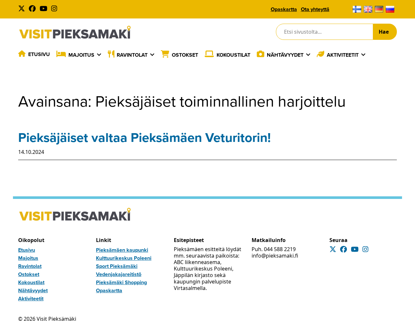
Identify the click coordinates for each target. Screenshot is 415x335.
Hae (384, 31)
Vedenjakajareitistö (118, 274)
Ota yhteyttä (315, 9)
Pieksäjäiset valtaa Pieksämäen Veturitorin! (144, 137)
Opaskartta (284, 9)
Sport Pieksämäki (116, 266)
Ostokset (185, 55)
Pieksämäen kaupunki (122, 250)
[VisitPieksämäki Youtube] (45, 9)
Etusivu (39, 54)
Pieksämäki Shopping (121, 282)
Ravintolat (132, 55)
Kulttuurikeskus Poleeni (123, 258)
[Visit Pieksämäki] (75, 32)
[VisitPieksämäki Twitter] (23, 9)
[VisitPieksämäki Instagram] (55, 9)
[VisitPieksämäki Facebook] (33, 9)
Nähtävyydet (285, 55)
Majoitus (81, 55)
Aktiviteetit (343, 55)
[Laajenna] (99, 54)
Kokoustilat (233, 55)
